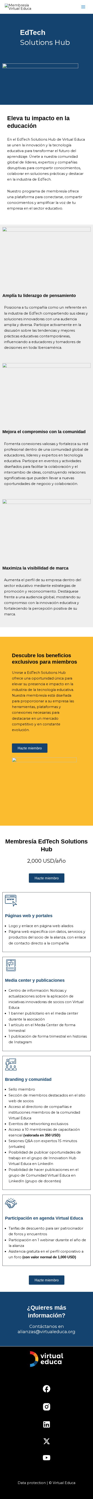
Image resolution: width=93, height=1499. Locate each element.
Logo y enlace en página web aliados (41, 926)
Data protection (32, 1483)
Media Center (46, 1025)
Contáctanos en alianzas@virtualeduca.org (46, 1329)
